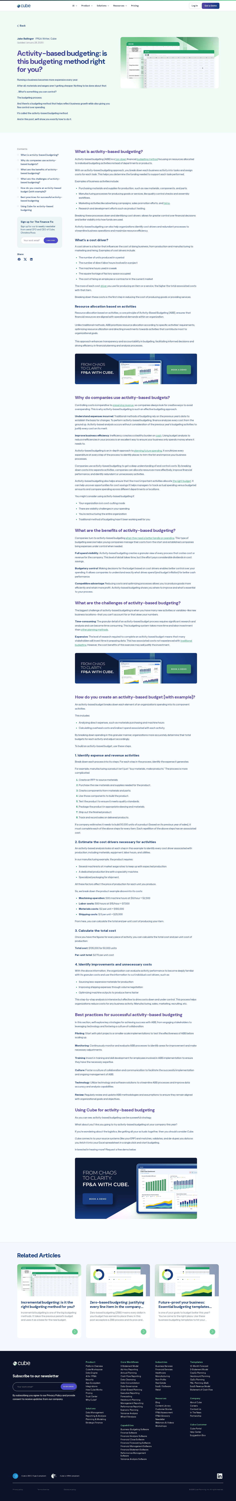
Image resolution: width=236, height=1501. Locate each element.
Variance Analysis (129, 1413)
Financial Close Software (132, 1439)
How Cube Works (94, 1389)
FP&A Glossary (162, 1416)
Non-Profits (160, 1379)
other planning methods (94, 629)
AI (73, 5)
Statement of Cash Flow (201, 1389)
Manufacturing (162, 1376)
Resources (118, 5)
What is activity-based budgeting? (40, 154)
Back (23, 25)
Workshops (161, 1426)
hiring (167, 203)
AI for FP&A (91, 1376)
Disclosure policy (70, 1489)
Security (89, 1379)
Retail (158, 1389)
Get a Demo (211, 5)
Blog (157, 1402)
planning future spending (148, 450)
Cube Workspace (94, 1369)
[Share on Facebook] (19, 259)
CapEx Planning (198, 1372)
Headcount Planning (130, 1399)
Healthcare (160, 1372)
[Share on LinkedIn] (31, 259)
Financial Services (164, 1369)
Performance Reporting (132, 1406)
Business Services (164, 1366)
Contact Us (195, 1409)
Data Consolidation (130, 1383)
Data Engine (91, 1372)
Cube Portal (195, 1428)
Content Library (163, 1405)
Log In (195, 5)
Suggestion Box (197, 1435)
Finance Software (129, 1432)
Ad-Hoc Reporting (129, 1369)
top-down (120, 159)
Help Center (195, 1432)
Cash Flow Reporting (131, 1376)
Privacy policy (18, 1489)
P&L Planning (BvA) (199, 1383)
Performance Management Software (133, 1454)
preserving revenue (123, 405)
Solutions (101, 5)
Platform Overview (94, 1366)
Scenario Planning (129, 1410)
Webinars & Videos (164, 1422)
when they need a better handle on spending (150, 538)
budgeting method (147, 159)
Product (85, 5)
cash (159, 435)
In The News (195, 1412)
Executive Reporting (130, 1393)
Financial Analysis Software (134, 1436)
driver (104, 286)
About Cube (196, 1402)
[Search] (184, 6)
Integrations (91, 1386)
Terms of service (43, 1489)
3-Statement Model (130, 1366)
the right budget (182, 481)
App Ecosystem (93, 1383)
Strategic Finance (94, 1422)
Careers (194, 1405)
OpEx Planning (197, 1379)
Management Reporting (132, 1403)
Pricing (135, 5)
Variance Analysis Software (134, 1459)
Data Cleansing (128, 1379)
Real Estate (160, 1383)
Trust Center (91, 1396)
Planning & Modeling (96, 1419)
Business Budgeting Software (135, 1429)
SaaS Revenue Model (200, 1386)
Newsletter (160, 1419)
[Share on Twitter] (25, 259)
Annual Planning (129, 1372)
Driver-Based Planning (131, 1389)
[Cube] (24, 6)
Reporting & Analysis (96, 1416)
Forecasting (126, 1396)
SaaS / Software (163, 1386)
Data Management (95, 1412)
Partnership (195, 1416)
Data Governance (129, 1386)
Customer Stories (163, 1409)
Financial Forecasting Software (135, 1443)
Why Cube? (91, 1399)
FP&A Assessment (164, 1412)
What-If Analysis (128, 1416)
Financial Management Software (136, 1446)
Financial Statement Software (135, 1449)
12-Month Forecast (199, 1366)
